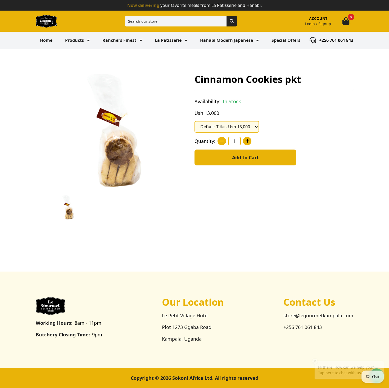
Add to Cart (245, 157)
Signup (324, 23)
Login (310, 23)
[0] (346, 21)
